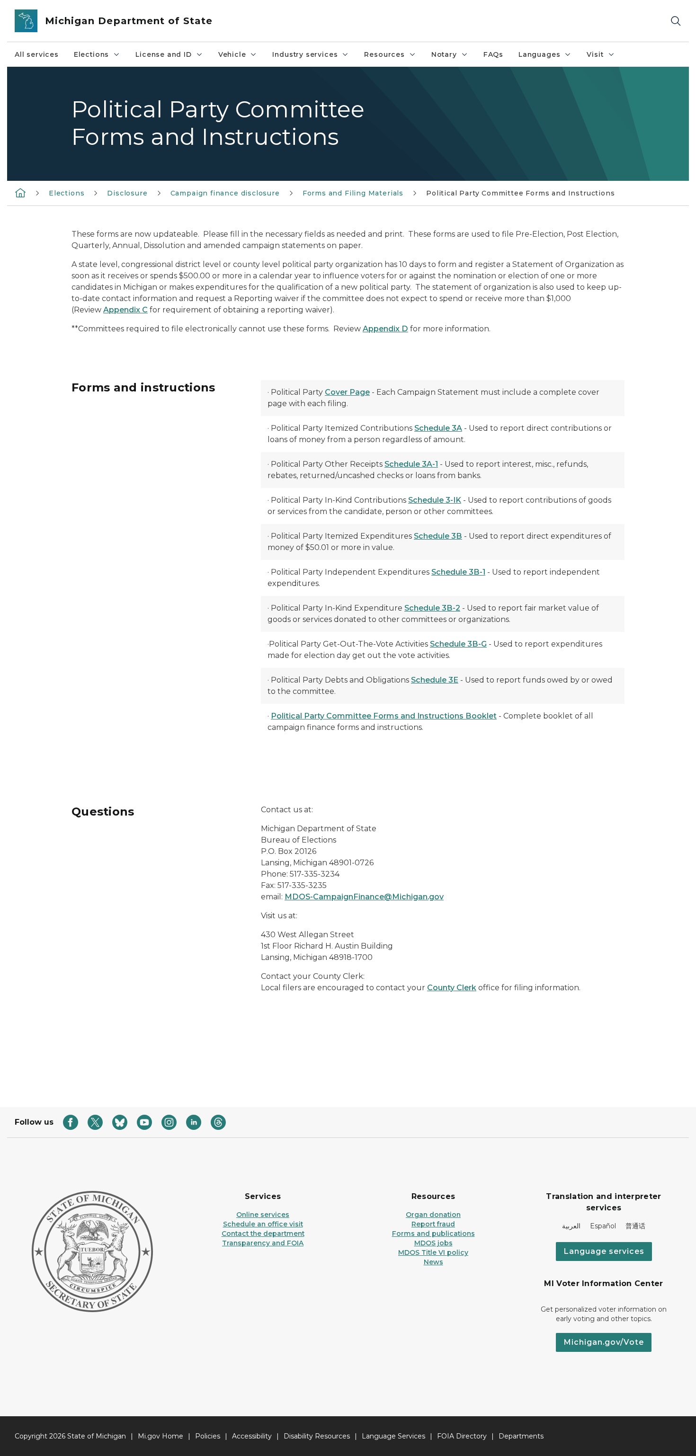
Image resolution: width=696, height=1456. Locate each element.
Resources (384, 54)
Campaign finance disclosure (225, 193)
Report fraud (433, 1224)
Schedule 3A (438, 428)
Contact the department (263, 1233)
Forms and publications (433, 1233)
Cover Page (347, 392)
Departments (521, 1436)
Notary (444, 54)
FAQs (493, 54)
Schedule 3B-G (458, 643)
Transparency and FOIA (262, 1243)
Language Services (393, 1436)
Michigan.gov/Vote (603, 1342)
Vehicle (232, 54)
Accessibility (252, 1436)
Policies (207, 1436)
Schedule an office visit (263, 1224)
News (433, 1262)
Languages (539, 54)
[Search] (675, 21)
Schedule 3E (434, 679)
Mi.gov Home (160, 1436)
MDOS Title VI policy (433, 1252)
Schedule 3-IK (434, 500)
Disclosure (127, 193)
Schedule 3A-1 (411, 464)
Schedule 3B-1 (458, 572)
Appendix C (125, 309)
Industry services (305, 54)
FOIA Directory (462, 1436)
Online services (262, 1214)
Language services (603, 1251)
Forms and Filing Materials (353, 193)
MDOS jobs (433, 1243)
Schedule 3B (438, 536)
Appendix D (385, 328)
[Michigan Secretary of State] (20, 192)
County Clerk (451, 987)
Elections (91, 54)
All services (37, 54)
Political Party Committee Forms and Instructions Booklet (384, 715)
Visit (595, 54)
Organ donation (433, 1214)
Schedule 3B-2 (432, 608)
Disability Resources (317, 1436)
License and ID (163, 54)
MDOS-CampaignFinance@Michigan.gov (364, 896)
